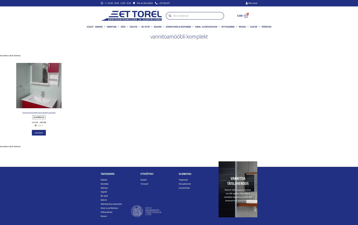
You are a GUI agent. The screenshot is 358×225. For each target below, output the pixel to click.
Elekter (253, 26)
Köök (123, 26)
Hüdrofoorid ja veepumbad (178, 26)
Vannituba (111, 26)
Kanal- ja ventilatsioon (206, 26)
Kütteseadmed (228, 26)
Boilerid (158, 26)
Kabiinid (99, 26)
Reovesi (242, 26)
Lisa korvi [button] (39, 132)
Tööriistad (266, 26)
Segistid (133, 26)
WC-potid (145, 26)
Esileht (90, 26)
